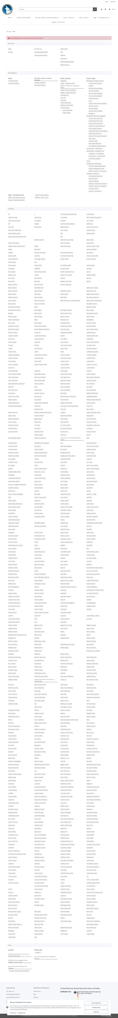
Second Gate (90, 793)
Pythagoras (37, 745)
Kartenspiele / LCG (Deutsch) (97, 156)
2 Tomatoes (63, 217)
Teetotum (11, 863)
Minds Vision (38, 650)
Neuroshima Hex (93, 98)
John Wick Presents (13, 571)
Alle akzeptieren (96, 1003)
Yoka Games (11, 934)
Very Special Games (66, 898)
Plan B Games (91, 723)
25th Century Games (14, 220)
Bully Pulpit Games (13, 329)
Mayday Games (64, 638)
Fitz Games (63, 449)
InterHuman (37, 558)
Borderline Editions (13, 319)
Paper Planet (38, 707)
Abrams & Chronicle (92, 227)
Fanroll (89, 434)
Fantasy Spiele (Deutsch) (96, 123)
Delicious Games (65, 383)
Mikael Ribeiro (64, 647)
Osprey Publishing (39, 697)
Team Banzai (90, 860)
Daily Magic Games (39, 374)
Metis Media (90, 644)
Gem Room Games (92, 481)
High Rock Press (65, 529)
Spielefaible (37, 828)
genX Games (64, 484)
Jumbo (36, 571)
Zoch (35, 937)
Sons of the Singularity (67, 819)
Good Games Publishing (15, 503)
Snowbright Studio (13, 815)
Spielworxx (63, 828)
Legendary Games (65, 596)
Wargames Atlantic (92, 902)
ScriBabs (10, 793)
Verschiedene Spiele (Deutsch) (97, 146)
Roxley (88, 780)
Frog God (89, 459)
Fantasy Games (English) (96, 88)
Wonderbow (11, 921)
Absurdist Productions (14, 230)
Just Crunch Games (92, 571)
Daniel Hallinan (91, 374)
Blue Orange (90, 310)
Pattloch (36, 710)
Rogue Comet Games (93, 774)
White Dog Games (65, 908)
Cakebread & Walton (66, 332)
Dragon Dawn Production (94, 399)
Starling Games (64, 835)
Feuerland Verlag (91, 443)
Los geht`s (38, 952)
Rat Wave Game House (93, 751)
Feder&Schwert (12, 443)
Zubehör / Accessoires (95, 191)
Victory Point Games (14, 902)
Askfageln (37, 268)
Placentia (11, 723)
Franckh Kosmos (91, 455)
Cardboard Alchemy (40, 335)
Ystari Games (64, 934)
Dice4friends (38, 390)
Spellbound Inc (38, 825)
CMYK (62, 351)
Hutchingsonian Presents (15, 545)
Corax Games (12, 361)
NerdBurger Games (40, 673)
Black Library (12, 303)
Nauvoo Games (38, 670)
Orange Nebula (12, 697)
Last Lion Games (39, 593)
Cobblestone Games (92, 351)
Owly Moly (11, 700)
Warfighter (92, 113)
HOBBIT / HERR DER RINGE (68, 92)
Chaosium (37, 342)
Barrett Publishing (65, 284)
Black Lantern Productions (94, 300)
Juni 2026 (11, 950)
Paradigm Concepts (14, 710)
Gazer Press (37, 481)
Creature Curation (92, 364)
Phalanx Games (91, 716)
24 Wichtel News (13, 81)
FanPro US (63, 434)
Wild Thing (90, 911)
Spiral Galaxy (12, 831)
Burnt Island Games (92, 329)
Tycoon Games (38, 889)
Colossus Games (65, 355)
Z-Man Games (91, 934)
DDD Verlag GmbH (39, 380)
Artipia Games (91, 265)
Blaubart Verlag (91, 307)
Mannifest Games (39, 631)
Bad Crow (37, 281)
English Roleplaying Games (96, 168)
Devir (35, 387)
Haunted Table (91, 519)
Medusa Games (12, 641)
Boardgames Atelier (92, 313)
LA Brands (63, 590)
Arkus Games (12, 265)
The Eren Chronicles (66, 866)
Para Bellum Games (66, 707)
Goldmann (37, 500)
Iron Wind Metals (39, 561)
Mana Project (90, 628)
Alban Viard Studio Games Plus (17, 236)
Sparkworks (11, 825)
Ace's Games (64, 230)
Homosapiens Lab (39, 535)
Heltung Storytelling (40, 526)
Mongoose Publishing (14, 657)
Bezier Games (12, 294)
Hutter (36, 545)
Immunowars (12, 551)
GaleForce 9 (63, 468)
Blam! (36, 307)
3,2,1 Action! (90, 220)
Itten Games (63, 561)
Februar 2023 (38, 950)
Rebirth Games (38, 761)
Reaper (36, 758)
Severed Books (12, 796)
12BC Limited (90, 214)
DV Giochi (63, 409)
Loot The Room (38, 609)
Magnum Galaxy (91, 625)
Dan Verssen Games (66, 374)
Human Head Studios (66, 542)
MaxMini (36, 638)
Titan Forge (63, 876)
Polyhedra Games (65, 729)
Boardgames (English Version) (95, 81)
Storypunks (11, 844)
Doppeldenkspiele (92, 396)
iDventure (37, 548)
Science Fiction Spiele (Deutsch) (98, 136)
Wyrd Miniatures (91, 927)
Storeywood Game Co (66, 841)
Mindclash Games (13, 650)
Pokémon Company (39, 729)
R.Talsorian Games (92, 748)
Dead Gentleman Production (16, 383)
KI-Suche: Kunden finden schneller (19, 971)
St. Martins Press (13, 835)
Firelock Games (12, 449)
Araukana (37, 255)
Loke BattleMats (91, 603)
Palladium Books (13, 703)
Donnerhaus (38, 396)
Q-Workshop (64, 745)
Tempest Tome (64, 863)
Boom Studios (91, 316)
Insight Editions (12, 558)
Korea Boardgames (13, 587)
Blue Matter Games (66, 310)
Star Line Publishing (40, 835)
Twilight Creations (65, 886)
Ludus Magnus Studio (93, 615)
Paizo (88, 700)
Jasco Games (64, 564)
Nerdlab (62, 673)
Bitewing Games (13, 297)
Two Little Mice (91, 886)
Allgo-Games (90, 243)
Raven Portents (12, 755)
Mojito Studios (64, 654)
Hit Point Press (38, 532)
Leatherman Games (14, 596)
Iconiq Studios (12, 548)
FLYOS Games (90, 452)
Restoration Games (39, 767)
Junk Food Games (65, 571)
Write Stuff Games (13, 927)
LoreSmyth (63, 609)
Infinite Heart (38, 555)
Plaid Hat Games (65, 723)
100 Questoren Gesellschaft (68, 214)
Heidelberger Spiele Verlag (94, 523)
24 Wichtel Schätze (13, 83)
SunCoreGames (91, 851)
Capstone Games (13, 335)
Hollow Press (90, 532)
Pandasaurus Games (66, 703)
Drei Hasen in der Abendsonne (69, 406)
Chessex (10, 345)
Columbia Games (91, 355)
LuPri (35, 619)
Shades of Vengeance (40, 796)
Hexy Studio (11, 529)
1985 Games (37, 217)
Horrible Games (91, 535)
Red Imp (62, 761)
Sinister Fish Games (40, 803)
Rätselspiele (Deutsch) (95, 133)
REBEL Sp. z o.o (64, 758)
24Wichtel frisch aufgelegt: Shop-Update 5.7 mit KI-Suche (17, 961)
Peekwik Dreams (39, 713)
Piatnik (10, 719)
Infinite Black (12, 555)
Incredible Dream (65, 551)
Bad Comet (11, 281)
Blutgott (10, 313)
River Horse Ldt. (65, 771)
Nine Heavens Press (92, 679)
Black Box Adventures (93, 297)
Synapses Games (65, 854)
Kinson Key (90, 577)
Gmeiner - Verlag (91, 494)
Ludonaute (37, 615)
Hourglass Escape (65, 539)
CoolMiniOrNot (91, 358)
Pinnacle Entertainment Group (69, 719)
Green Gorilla (12, 510)
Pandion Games (91, 703)
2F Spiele (63, 220)
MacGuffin (63, 622)
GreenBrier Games (65, 510)
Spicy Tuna (90, 825)
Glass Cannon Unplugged (15, 494)
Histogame (11, 532)
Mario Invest (38, 634)
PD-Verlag (89, 710)
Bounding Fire (64, 319)
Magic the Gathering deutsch (16, 197)
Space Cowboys (38, 822)
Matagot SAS (12, 638)
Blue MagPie (38, 310)
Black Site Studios (39, 303)
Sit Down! (11, 806)
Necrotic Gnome (91, 670)
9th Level (10, 227)
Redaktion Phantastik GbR (41, 764)
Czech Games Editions (14, 374)
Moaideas (11, 654)
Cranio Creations (13, 364)
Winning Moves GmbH (40, 914)
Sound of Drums (13, 822)
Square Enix (63, 831)
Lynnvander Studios (14, 622)
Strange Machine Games (67, 844)
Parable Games (91, 707)
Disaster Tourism (39, 393)
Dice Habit (90, 387)
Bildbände (63, 81)
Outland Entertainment (93, 697)
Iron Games (11, 561)
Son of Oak (37, 819)
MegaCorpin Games (40, 641)
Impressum (13, 1012)
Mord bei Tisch (12, 660)
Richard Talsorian (65, 767)
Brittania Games (91, 323)
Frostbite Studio (12, 462)
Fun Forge (89, 462)
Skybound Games (39, 809)
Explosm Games (91, 431)
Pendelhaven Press (13, 716)
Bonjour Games (64, 316)
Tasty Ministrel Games (66, 860)
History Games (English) (95, 93)
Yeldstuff (89, 930)
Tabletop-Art (90, 857)
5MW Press (90, 223)
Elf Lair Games (12, 422)
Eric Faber (37, 425)
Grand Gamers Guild (14, 507)
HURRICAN (90, 542)
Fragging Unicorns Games (67, 455)
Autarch (36, 275)
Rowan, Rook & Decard (66, 780)
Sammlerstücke (64, 107)
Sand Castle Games (40, 787)
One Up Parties (12, 694)
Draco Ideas (37, 399)
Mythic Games (12, 666)
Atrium (89, 271)
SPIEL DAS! (11, 828)
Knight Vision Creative (66, 580)
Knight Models (38, 580)
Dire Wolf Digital (91, 390)
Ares (35, 262)
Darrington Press (65, 377)
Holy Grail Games (13, 535)
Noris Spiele (90, 684)
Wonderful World (39, 921)
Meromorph (37, 644)
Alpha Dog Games (65, 246)
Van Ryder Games (39, 898)
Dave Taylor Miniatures (93, 377)
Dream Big (37, 406)
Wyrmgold (11, 930)
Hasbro (62, 519)
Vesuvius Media (91, 898)
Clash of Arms (12, 351)
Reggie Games (64, 764)
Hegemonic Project (13, 523)
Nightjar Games (12, 679)
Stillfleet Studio (64, 838)
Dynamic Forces (12, 412)
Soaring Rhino (64, 815)
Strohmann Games (65, 847)
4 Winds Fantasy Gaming (67, 223)
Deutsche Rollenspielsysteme (97, 166)
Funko (36, 465)
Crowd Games (91, 367)
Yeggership (63, 930)
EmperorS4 (37, 422)
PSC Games (37, 739)
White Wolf (37, 911)
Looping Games (91, 606)
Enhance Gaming (91, 422)
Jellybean (89, 564)
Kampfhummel (12, 574)
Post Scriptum (12, 735)
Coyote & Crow (64, 361)
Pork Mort (11, 732)
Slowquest (90, 809)
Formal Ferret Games (40, 455)
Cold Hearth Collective (40, 355)
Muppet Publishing (92, 663)
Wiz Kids (89, 914)
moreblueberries (39, 660)
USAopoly (63, 895)
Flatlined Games (91, 449)
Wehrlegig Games (65, 905)
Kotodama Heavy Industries (68, 587)
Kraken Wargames (92, 587)
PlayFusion (63, 726)
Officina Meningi (65, 691)
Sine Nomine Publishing (93, 799)
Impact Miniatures (39, 551)
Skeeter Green (64, 806)
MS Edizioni (37, 663)
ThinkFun (37, 870)
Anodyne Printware (39, 252)
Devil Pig (10, 387)
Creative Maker (64, 364)
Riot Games (11, 771)
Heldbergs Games (13, 526)
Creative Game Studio (40, 364)
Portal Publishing (39, 732)
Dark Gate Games (13, 377)
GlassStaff (37, 494)
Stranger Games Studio (93, 844)
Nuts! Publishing (39, 687)
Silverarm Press (64, 799)
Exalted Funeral (38, 431)
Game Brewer (64, 471)
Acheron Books (91, 230)
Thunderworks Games (66, 873)
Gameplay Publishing (14, 478)
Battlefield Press (39, 287)
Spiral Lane (37, 831)
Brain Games (38, 323)
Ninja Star (11, 684)
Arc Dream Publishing (66, 255)
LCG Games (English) (94, 158)
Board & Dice (38, 313)
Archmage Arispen (39, 259)
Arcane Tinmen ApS (92, 255)
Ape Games (90, 252)
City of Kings (64, 348)
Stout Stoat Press (39, 844)
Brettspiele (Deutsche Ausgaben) (96, 116)
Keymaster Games (13, 577)
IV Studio (89, 561)
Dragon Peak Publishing (41, 403)
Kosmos (36, 587)
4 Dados (36, 223)
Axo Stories (11, 278)
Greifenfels (11, 513)
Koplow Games (91, 583)
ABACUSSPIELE (64, 227)
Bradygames (90, 319)
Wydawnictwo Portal (66, 927)
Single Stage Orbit (13, 803)
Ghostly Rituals (38, 487)
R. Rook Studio (64, 748)
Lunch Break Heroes (14, 619)
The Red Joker (12, 870)
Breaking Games (65, 323)
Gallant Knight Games (14, 471)
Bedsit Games (38, 291)
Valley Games (12, 898)
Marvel (89, 634)
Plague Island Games (40, 723)
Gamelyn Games (65, 475)
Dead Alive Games (65, 380)
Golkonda (89, 500)
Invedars (62, 558)
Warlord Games (12, 905)
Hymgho (62, 545)
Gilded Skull (11, 491)
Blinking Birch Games (14, 310)
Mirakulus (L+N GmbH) (93, 650)
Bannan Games (12, 284)
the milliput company (93, 866)
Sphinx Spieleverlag (66, 825)
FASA (88, 438)
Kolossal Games (65, 583)
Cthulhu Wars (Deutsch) (95, 118)
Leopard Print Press (14, 599)
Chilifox (36, 345)
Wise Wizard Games (66, 914)
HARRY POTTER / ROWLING (68, 90)
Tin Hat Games (12, 876)
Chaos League (12, 342)
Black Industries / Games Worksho (70, 300)
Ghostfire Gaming (13, 487)
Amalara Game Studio (93, 246)
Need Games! (12, 673)
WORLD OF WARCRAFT (66, 105)
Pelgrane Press (91, 713)
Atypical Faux (12, 275)
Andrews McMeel (92, 249)
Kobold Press (12, 583)
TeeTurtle (37, 863)
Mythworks (63, 666)
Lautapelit (63, 593)
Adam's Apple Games (14, 233)
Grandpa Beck (38, 507)
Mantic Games (91, 631)
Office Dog (37, 691)
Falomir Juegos (38, 434)
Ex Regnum (90, 428)
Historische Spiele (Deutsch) (97, 126)
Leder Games (38, 596)
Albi (61, 236)
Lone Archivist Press (14, 606)
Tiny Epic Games (93, 106)
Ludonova (63, 615)
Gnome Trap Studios (40, 497)
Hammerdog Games (14, 519)
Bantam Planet (38, 284)
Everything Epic (12, 428)
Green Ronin (38, 510)
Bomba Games (12, 316)
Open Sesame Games (93, 694)
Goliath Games (64, 500)
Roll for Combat (91, 777)
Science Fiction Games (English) (98, 103)
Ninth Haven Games (40, 684)
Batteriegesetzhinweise (67, 61)
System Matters (12, 857)
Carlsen (62, 335)
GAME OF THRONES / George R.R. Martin (70, 86)
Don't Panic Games (13, 396)
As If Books (11, 268)
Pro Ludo (89, 735)
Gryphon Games (91, 513)
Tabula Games (12, 860)
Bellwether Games (65, 291)
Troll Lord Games (39, 882)
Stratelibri (11, 847)
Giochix (89, 491)
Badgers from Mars (66, 281)
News (106, 1)
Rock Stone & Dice (65, 774)
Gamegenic (11, 475)
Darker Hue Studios (40, 377)
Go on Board (64, 497)
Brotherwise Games (66, 326)
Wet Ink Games (12, 908)
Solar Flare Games (92, 815)
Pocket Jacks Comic (13, 729)
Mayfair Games (91, 638)
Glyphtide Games (65, 494)
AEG (61, 233)
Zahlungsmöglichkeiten (41, 52)
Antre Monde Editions (66, 252)
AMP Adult (37, 249)
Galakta (10, 468)
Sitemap (62, 55)
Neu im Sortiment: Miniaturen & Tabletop (17, 967)
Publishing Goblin (13, 742)
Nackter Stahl (90, 666)
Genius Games (38, 484)
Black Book (63, 297)
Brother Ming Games (40, 326)
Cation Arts (11, 339)
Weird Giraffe (90, 905)
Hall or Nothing (64, 516)
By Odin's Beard (13, 332)
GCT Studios (63, 481)
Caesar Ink (37, 332)
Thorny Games (38, 873)
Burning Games (64, 329)
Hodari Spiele (64, 532)
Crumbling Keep (13, 371)
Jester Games (38, 567)
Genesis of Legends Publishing (17, 484)
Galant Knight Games (40, 468)
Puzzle (88, 161)
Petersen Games (65, 716)
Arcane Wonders (13, 259)
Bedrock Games (12, 291)
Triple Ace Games (13, 882)
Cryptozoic (37, 371)
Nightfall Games (91, 676)
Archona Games (91, 259)
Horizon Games (64, 535)
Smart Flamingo (38, 812)
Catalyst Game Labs (92, 335)
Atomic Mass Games (40, 271)
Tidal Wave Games (92, 873)
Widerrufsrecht (64, 65)
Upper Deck (37, 895)
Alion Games (90, 239)
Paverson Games (65, 710)
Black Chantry (12, 300)
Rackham (11, 751)
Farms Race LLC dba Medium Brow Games (70, 438)
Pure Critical (64, 742)
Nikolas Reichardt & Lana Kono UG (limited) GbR (44, 680)
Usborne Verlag (91, 895)
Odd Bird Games (91, 687)
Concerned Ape (38, 358)
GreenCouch (90, 510)
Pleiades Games (91, 726)
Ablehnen (96, 1012)
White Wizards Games (14, 911)
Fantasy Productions (40, 438)
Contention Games (65, 358)
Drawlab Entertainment (15, 406)
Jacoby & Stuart (12, 564)
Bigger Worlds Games (93, 294)
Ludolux (10, 615)
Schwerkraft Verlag (65, 790)
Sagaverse (89, 783)
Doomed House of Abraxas (68, 396)
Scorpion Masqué (92, 790)
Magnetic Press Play (66, 625)
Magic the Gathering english (16, 200)
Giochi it (36, 491)
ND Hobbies (63, 670)
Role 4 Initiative (38, 777)
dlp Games (63, 393)
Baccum (62, 278)
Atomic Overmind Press (67, 271)
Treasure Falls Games (40, 879)
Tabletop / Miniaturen (93, 173)
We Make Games (39, 905)
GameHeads (37, 475)
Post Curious (90, 732)
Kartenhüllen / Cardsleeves (94, 148)
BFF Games (37, 294)
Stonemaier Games (39, 841)
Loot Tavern (11, 609)
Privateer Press (64, 735)
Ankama (10, 252)
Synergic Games (91, 854)
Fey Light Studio (12, 446)
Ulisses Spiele (91, 889)
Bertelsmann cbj (91, 291)
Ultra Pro (10, 892)
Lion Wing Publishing (40, 603)
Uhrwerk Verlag (64, 889)
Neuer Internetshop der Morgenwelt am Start (44, 957)
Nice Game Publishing (66, 676)
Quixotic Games (38, 748)
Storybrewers (90, 841)
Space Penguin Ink (65, 822)
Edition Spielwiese (13, 418)
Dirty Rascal (11, 393)
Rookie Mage (12, 780)
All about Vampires (39, 82)
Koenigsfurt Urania (39, 583)
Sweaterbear (38, 854)
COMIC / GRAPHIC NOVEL (67, 83)
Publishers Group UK (93, 739)
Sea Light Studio (65, 793)
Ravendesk (37, 755)
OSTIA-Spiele (64, 697)
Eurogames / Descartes (93, 425)
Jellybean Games (13, 567)
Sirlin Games (90, 803)
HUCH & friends (12, 542)
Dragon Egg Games (13, 403)
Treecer (62, 879)
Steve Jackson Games (40, 838)
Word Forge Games (65, 921)
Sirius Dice (63, 803)
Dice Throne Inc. (13, 390)
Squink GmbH (91, 831)
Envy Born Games (13, 425)
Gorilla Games (64, 503)
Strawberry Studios (39, 847)
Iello (88, 548)
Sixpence (37, 806)
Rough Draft (37, 780)
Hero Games (64, 526)
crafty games (90, 361)
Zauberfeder (12, 937)
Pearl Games (12, 713)
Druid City (89, 406)
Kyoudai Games (38, 590)
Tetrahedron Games (92, 863)
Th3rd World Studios (14, 866)
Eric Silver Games (65, 425)
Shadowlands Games (66, 796)
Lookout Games (38, 606)
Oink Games (90, 691)
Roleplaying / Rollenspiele (94, 163)
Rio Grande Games (92, 767)
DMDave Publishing (92, 393)
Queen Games (12, 748)
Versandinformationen (40, 55)
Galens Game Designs (93, 468)
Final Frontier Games (93, 446)
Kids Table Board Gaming (41, 577)
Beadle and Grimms (92, 287)
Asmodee (89, 268)
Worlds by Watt (38, 924)
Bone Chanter (38, 316)
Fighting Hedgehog (65, 446)
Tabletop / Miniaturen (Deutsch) (98, 183)
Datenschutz (21, 1012)
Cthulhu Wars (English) (95, 83)
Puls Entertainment (40, 742)
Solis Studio (11, 819)
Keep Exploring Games (93, 574)
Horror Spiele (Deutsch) (95, 128)
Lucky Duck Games (65, 612)
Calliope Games (91, 332)
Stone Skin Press (13, 841)
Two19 (10, 889)
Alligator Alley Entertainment (16, 246)
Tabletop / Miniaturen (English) (98, 186)
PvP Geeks (11, 745)
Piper (88, 719)
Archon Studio (64, 259)
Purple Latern (90, 742)
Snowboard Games (92, 812)
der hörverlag (90, 383)
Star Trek (63, 97)
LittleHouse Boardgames (67, 603)
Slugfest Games (12, 812)
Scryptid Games (38, 793)
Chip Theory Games (66, 345)
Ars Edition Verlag (65, 265)
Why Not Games (65, 911)
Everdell (91, 86)
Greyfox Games (38, 513)
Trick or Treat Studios (93, 879)
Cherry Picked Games (93, 342)
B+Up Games (38, 278)
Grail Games (90, 503)
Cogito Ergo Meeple (14, 355)
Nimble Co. (63, 679)
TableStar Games (39, 857)
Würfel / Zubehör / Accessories (97, 171)
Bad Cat (89, 278)
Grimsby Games (65, 513)
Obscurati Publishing (66, 687)
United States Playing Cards (95, 892)
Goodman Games (39, 503)
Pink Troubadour (39, 719)
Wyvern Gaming (39, 930)
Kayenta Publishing (40, 574)
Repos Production (13, 767)
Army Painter (38, 265)
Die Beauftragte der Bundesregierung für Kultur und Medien (80, 988)
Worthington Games (92, 924)
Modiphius (37, 654)
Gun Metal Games (39, 516)
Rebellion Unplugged (14, 761)
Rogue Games (12, 777)
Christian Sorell (91, 345)
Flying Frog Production (40, 452)
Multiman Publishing (66, 663)
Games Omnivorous (40, 478)
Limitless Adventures (14, 603)
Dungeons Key (38, 409)
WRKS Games (38, 927)
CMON (36, 351)
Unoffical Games (13, 895)
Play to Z (36, 726)
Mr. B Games (12, 663)
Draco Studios (64, 399)
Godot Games (12, 500)
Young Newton (38, 934)
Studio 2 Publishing (14, 851)
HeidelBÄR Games (39, 523)
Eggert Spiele (38, 418)
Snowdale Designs (39, 815)
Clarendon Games (92, 348)
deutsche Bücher (67, 110)
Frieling (36, 459)
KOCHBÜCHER (64, 95)
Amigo (10, 249)
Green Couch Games (92, 507)
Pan (35, 703)
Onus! (90, 101)
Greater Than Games (66, 507)
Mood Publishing (91, 657)
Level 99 (62, 599)
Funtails (62, 465)
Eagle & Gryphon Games (94, 412)
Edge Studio (90, 415)
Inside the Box (91, 555)
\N (9, 214)
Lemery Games (91, 596)
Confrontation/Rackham (95, 176)
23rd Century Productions (94, 217)
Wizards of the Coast (40, 918)
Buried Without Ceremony (41, 329)
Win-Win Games (13, 914)
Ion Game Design (91, 558)
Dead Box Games (91, 380)
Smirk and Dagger (65, 812)
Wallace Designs (65, 902)
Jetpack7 (62, 567)
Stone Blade (90, 838)
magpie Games (12, 628)
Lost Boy (89, 609)
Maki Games (37, 628)
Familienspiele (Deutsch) (96, 121)
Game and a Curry (39, 471)
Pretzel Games (38, 735)
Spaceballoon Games (93, 822)
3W (9, 223)
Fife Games (37, 446)
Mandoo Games (12, 631)
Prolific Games (12, 739)
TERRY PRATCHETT (65, 102)
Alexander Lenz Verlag (66, 239)
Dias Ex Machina (65, 387)
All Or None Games (13, 243)
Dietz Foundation (65, 390)
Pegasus (62, 713)
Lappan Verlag (12, 593)
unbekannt (37, 892)
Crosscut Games (65, 367)
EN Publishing (64, 422)
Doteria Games (12, 399)
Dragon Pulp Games (66, 403)
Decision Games (39, 383)
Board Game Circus (66, 313)
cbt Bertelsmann (39, 339)
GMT (9, 497)
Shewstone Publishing (93, 796)
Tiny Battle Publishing (40, 876)
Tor (87, 876)
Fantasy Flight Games (14, 438)
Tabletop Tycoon (65, 857)
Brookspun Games (13, 326)
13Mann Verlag (12, 217)
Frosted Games (38, 462)
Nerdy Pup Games (92, 673)
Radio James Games (40, 751)
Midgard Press (12, 647)
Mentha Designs (91, 641)
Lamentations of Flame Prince (95, 590)
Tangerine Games (39, 860)
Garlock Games (91, 478)
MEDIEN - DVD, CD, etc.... (42, 197)
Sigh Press (11, 799)
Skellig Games (91, 806)
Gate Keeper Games (14, 481)
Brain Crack (11, 323)
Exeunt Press (64, 431)
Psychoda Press (64, 739)
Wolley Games (91, 918)
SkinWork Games (13, 809)
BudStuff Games (91, 326)
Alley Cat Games (65, 243)
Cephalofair (90, 339)
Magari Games (38, 625)
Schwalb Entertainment (41, 790)
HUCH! (36, 542)
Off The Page (12, 691)
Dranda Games (91, 403)
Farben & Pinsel (93, 178)
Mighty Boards (38, 647)
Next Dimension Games (41, 676)
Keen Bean (63, 574)
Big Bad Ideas (64, 294)
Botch (36, 319)
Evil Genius (37, 428)
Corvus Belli (37, 361)
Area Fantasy (12, 262)
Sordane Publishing (92, 819)
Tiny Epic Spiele (93, 141)
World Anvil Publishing (93, 921)
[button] (101, 9)
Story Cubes (92, 138)
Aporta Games (12, 255)
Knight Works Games (93, 580)
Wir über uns (38, 49)
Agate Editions (91, 233)
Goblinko (89, 497)
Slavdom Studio (64, 809)
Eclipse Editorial (39, 415)
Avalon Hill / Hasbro (66, 275)
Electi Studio (64, 418)
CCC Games (63, 339)
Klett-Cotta (11, 580)
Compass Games (13, 358)
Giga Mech (90, 487)
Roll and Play (64, 777)
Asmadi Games (64, 268)
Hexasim (89, 526)
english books (66, 112)
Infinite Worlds (64, 555)
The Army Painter (94, 188)
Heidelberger (64, 523)
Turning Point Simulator (41, 886)
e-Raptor (62, 412)
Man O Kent (63, 628)
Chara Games (64, 342)
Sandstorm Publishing (66, 787)
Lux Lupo (89, 619)
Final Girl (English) (94, 91)
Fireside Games (38, 449)
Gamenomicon (91, 475)
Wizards (10, 918)
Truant (62, 882)
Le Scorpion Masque (92, 593)
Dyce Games (90, 409)
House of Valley (91, 539)
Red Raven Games (13, 764)
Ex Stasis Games (13, 431)
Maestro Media (12, 625)
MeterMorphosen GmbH (67, 644)
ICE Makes (89, 545)
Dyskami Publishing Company (42, 412)
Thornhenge (11, 873)
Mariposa (63, 634)
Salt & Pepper (12, 787)
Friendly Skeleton (65, 459)
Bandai (89, 281)
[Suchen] (95, 9)
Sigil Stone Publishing (40, 799)
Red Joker (89, 761)
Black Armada (38, 297)
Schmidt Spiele (12, 790)
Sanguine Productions (93, 787)
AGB (61, 52)
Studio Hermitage (65, 851)
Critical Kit (11, 367)
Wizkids (62, 918)
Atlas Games (11, 271)
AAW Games (37, 227)
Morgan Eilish (64, 660)
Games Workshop (94, 181)
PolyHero (89, 729)
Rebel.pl (89, 758)
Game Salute (90, 471)
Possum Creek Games (66, 732)
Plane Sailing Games (14, 726)
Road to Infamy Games (14, 774)
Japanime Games (39, 564)
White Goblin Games (92, 908)
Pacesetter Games (39, 700)
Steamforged (90, 835)
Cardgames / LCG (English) (96, 153)
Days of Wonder (12, 380)
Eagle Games (12, 415)
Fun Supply (11, 465)
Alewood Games (39, 239)
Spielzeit (89, 828)
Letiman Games (38, 599)
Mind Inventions (91, 647)
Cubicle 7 (89, 371)
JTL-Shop (109, 1016)
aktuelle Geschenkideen (42, 195)
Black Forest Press (39, 300)
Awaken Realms (91, 275)
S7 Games (37, 783)
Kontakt (113, 1)
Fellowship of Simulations (41, 443)
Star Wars (63, 100)
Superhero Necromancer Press (17, 854)
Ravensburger (64, 755)
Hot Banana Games (39, 539)
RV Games (11, 783)
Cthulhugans (64, 371)
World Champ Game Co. (15, 924)
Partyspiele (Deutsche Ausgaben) (98, 131)
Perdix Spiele (38, 716)
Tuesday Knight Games (93, 882)
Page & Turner (64, 700)
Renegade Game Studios (94, 764)
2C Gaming (37, 220)
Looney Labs (64, 606)
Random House (64, 751)
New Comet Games (13, 676)
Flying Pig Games (65, 452)
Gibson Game (64, 487)
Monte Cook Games (66, 657)
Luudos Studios (64, 619)
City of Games (38, 348)
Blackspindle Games (14, 307)
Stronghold (90, 847)
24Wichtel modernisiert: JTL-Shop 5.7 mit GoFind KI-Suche (19, 955)
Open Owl (63, 694)
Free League (11, 459)
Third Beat (63, 870)
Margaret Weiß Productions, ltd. (17, 634)
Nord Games (64, 684)
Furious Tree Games (92, 465)
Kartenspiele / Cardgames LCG (95, 151)
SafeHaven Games (65, 783)
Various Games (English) (96, 111)
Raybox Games (91, 755)
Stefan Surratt (12, 838)
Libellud (89, 599)
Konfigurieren (96, 1007)
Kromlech (11, 590)
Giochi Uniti (63, 491)
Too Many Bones (93, 108)
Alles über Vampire (39, 85)
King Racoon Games (66, 577)
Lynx (35, 622)
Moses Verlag (90, 660)
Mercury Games (12, 644)
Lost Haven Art (12, 612)
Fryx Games (63, 462)
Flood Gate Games (13, 452)
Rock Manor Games (40, 774)
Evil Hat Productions (66, 428)
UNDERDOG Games (66, 892)
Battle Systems (12, 287)
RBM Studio (11, 758)
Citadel (10, 348)
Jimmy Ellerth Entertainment (95, 567)
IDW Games (63, 548)
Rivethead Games (92, 771)
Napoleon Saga (12, 670)
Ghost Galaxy (90, 484)
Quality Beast (90, 745)
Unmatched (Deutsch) (95, 143)
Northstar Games (13, 687)
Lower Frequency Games (41, 612)
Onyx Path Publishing (40, 694)
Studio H (36, 851)
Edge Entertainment (66, 415)
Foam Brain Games (13, 455)
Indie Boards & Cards (93, 551)
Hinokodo (89, 529)
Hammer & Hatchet (92, 516)
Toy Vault (11, 879)
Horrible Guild (12, 539)
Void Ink (36, 902)
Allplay (36, 246)
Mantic (62, 631)
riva (35, 771)
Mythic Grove (38, 666)
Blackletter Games (92, 303)
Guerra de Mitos (13, 516)
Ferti (61, 443)
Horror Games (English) (95, 96)
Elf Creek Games (91, 418)
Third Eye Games (91, 870)
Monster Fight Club (39, 657)
